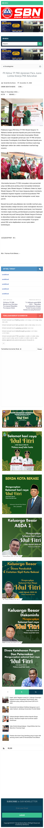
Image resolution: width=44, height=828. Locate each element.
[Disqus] (22, 378)
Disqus (40, 349)
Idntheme (26, 824)
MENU (6, 3)
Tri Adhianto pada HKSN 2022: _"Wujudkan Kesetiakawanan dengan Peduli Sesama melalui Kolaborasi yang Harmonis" (32, 306)
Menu (6, 38)
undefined (5, 274)
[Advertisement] (22, 772)
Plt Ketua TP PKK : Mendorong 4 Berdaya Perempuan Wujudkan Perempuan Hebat (10, 305)
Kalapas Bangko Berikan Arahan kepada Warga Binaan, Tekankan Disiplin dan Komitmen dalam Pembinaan (24, 718)
